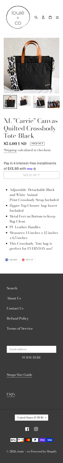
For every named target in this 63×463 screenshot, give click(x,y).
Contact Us (15, 308)
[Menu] (57, 17)
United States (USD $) (30, 417)
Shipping (10, 150)
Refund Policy (18, 318)
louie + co (23, 451)
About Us (14, 298)
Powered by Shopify (44, 451)
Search (12, 288)
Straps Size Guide (19, 374)
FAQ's (11, 394)
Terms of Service (20, 328)
